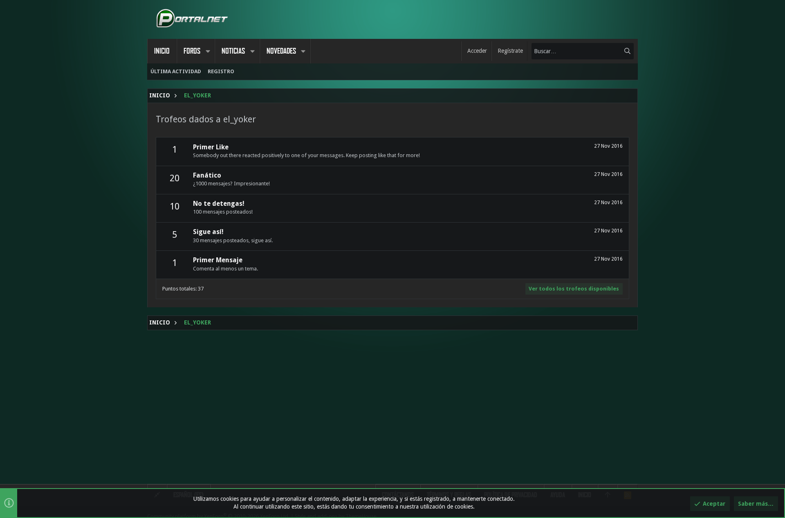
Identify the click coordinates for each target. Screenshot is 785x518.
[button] (207, 51)
